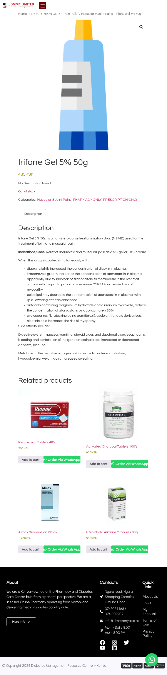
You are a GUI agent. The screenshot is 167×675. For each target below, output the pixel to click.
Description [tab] (33, 213)
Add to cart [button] (30, 459)
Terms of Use (150, 622)
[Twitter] (126, 642)
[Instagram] (114, 642)
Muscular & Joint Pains (97, 13)
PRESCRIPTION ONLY (45, 13)
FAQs (147, 603)
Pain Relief (70, 13)
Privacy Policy (149, 633)
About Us (150, 596)
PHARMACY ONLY (87, 199)
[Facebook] (102, 642)
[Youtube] (102, 648)
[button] (42, 5)
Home (22, 13)
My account (149, 612)
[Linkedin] (114, 648)
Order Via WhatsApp (63, 459)
